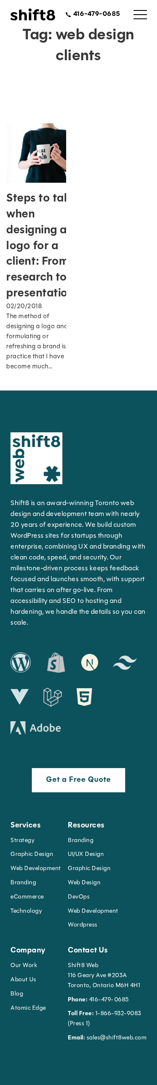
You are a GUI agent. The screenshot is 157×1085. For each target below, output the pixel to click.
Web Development (93, 911)
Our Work (23, 965)
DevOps (79, 897)
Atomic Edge (28, 1008)
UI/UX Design (86, 854)
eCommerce (27, 897)
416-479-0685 (98, 1000)
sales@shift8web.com (107, 1038)
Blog (16, 994)
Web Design (84, 883)
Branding (23, 883)
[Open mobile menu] (140, 14)
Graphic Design (31, 854)
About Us (23, 980)
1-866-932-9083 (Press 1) (105, 1019)
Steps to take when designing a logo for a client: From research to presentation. (41, 246)
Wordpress (83, 925)
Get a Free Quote (78, 780)
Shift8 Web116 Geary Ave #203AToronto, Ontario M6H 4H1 (104, 975)
